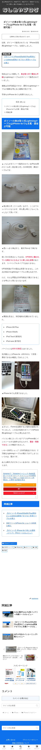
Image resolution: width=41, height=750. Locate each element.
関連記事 (9, 112)
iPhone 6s (19, 547)
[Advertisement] (20, 574)
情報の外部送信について (20, 743)
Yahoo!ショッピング (19, 493)
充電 (36, 547)
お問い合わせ (10, 740)
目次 (17, 102)
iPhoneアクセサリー (10, 543)
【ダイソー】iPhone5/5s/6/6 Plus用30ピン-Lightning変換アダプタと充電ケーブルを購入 (20, 60)
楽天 (19, 488)
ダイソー (28, 547)
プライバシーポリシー (30, 740)
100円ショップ (8, 547)
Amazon (19, 484)
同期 (5, 550)
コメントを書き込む (20, 698)
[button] (37, 705)
